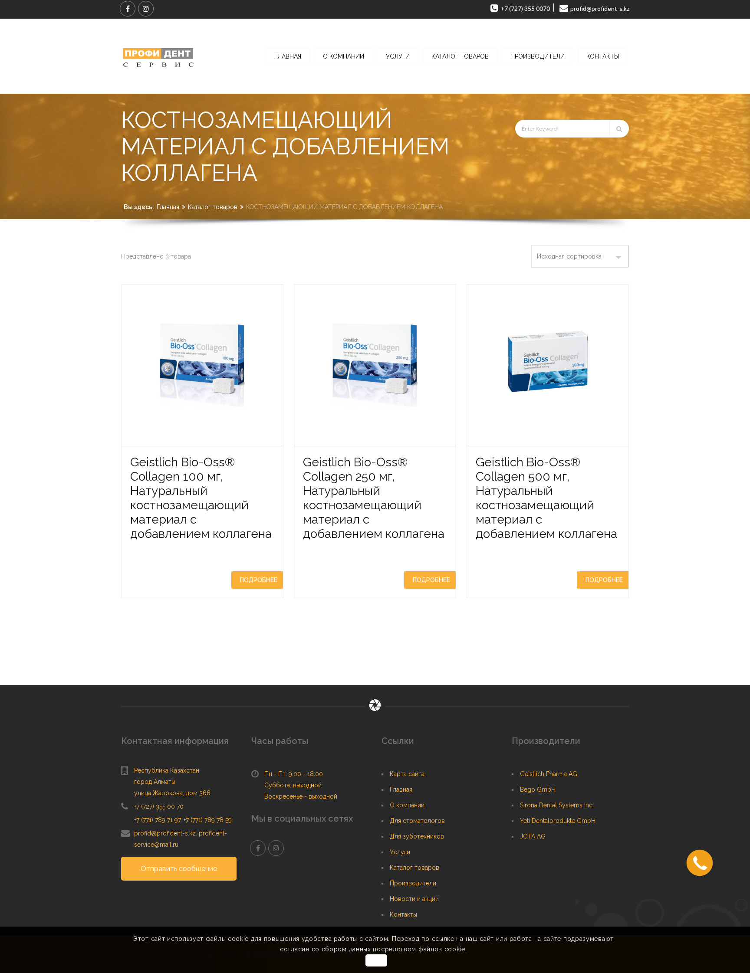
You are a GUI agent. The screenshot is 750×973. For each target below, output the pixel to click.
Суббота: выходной (293, 785)
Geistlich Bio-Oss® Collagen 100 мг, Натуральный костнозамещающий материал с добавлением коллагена (201, 498)
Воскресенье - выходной (300, 796)
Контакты (403, 914)
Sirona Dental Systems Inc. (557, 805)
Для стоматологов (417, 820)
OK (376, 960)
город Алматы (154, 781)
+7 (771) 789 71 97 (157, 819)
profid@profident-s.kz (165, 833)
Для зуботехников (417, 836)
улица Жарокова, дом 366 (172, 793)
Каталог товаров (212, 206)
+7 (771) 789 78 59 (208, 819)
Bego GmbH (538, 789)
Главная (168, 206)
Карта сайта (407, 773)
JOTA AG (533, 836)
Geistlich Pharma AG (548, 773)
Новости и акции (414, 898)
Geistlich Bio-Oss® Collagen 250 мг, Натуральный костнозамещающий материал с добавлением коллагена (373, 498)
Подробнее (258, 580)
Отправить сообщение (179, 869)
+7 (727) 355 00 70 (159, 806)
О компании (407, 805)
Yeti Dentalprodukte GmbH (557, 820)
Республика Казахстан (166, 770)
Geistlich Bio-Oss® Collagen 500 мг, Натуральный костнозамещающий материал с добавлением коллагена (546, 498)
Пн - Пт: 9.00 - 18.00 (293, 773)
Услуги (400, 852)
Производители (413, 883)
